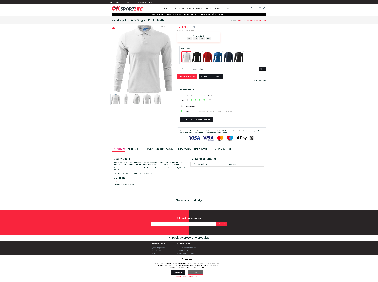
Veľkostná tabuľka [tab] (164, 149)
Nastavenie (178, 272)
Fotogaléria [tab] (147, 149)
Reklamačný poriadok (185, 253)
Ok (196, 272)
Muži (239, 20)
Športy (176, 8)
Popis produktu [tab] (118, 149)
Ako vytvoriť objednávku (186, 248)
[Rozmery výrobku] (264, 69)
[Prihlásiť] (256, 9)
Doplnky (216, 8)
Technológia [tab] (133, 149)
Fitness (166, 8)
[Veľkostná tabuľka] (261, 69)
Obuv (207, 8)
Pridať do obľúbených (212, 76)
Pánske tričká (247, 20)
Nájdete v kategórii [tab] (222, 149)
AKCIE (226, 8)
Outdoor (186, 8)
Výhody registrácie (158, 248)
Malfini (116, 182)
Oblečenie (197, 8)
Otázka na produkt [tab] (202, 149)
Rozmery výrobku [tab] (183, 149)
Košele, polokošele (260, 20)
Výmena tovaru (183, 250)
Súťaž (153, 253)
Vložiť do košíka (189, 76)
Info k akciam (156, 250)
